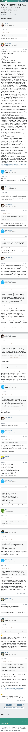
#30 (26, 391)
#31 (26, 423)
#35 (26, 515)
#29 (26, 341)
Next (19, 704)
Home (2, 723)
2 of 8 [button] (14, 704)
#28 (26, 287)
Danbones (8, 598)
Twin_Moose (8, 204)
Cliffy (6, 509)
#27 (26, 263)
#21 (26, 29)
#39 (26, 625)
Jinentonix (8, 531)
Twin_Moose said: (6, 239)
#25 (26, 210)
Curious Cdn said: (6, 213)
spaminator (4, 14)
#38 (26, 604)
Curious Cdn (8, 170)
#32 (26, 436)
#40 (26, 658)
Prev (9, 704)
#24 (26, 193)
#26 (26, 236)
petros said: (5, 32)
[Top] (5, 723)
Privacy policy (19, 721)
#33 (26, 462)
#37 (26, 565)
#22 (26, 49)
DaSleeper (8, 24)
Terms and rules (11, 721)
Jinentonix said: (6, 568)
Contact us (4, 721)
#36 (26, 537)
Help (25, 721)
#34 (26, 486)
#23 (26, 176)
